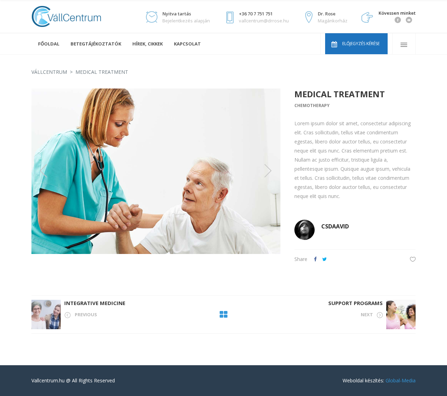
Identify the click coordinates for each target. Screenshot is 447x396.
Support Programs (355, 302)
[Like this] (413, 259)
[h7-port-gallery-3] (155, 171)
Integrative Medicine (94, 302)
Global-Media (401, 380)
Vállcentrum (49, 72)
